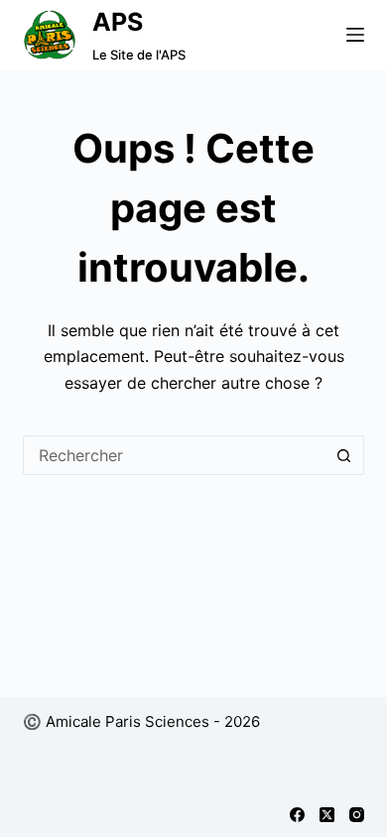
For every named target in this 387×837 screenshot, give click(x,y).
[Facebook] (297, 814)
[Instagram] (356, 814)
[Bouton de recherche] (344, 455)
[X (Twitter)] (327, 814)
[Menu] (355, 35)
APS (117, 22)
